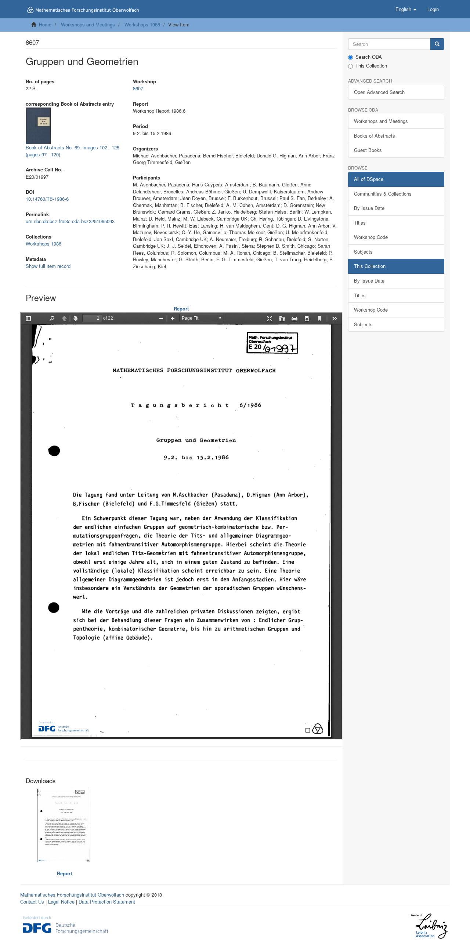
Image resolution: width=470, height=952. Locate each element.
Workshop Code (371, 236)
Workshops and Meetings (88, 24)
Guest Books (368, 149)
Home (45, 24)
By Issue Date (369, 207)
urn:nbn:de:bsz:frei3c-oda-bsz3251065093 (70, 221)
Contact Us (32, 901)
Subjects (363, 251)
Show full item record (48, 265)
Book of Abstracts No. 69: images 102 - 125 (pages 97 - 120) (72, 151)
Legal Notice (61, 901)
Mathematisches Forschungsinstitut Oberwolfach (72, 894)
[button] (406, 9)
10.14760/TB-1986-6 (47, 198)
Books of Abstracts (374, 135)
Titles (360, 222)
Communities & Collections (383, 193)
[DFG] (65, 924)
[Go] (437, 44)
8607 (138, 88)
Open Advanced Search (379, 91)
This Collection (371, 65)
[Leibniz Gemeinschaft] (429, 926)
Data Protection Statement (107, 901)
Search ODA (368, 57)
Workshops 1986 (142, 24)
